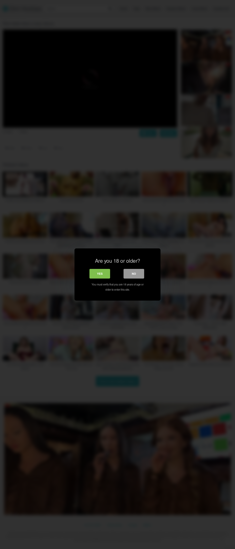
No (134, 274)
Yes (100, 274)
